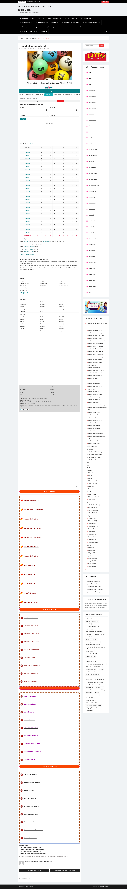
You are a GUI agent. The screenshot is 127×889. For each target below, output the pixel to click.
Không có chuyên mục (91, 669)
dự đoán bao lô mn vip (93, 423)
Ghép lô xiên (88, 666)
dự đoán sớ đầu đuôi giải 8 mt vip (96, 405)
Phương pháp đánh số (42, 22)
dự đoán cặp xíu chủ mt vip (95, 394)
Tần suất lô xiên (89, 710)
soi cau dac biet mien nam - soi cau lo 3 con (39, 48)
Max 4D (90, 137)
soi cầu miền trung (100, 689)
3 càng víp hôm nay (90, 618)
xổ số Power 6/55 (92, 126)
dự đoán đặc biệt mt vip (94, 397)
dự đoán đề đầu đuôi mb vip (95, 375)
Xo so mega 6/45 (92, 120)
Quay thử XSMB (92, 268)
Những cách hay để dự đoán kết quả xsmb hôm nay (33, 853)
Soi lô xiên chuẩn (89, 697)
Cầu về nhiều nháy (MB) (94, 185)
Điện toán (92, 27)
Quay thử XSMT (92, 280)
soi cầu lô (98, 684)
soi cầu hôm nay (89, 684)
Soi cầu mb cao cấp (69, 18)
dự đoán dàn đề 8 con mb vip (95, 351)
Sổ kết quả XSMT (92, 108)
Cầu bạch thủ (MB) (92, 167)
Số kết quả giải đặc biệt (91, 700)
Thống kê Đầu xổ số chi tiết (62, 856)
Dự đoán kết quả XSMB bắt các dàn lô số (31, 851)
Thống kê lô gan (92, 197)
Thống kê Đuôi (92, 220)
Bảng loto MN (91, 550)
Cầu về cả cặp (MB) (93, 179)
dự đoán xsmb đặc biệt (91, 661)
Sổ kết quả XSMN (92, 102)
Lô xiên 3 (101, 669)
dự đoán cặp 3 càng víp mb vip (95, 343)
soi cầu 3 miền (89, 679)
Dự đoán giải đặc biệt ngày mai (93, 644)
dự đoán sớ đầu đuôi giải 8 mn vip (96, 433)
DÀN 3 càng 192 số (99, 634)
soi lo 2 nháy (89, 695)
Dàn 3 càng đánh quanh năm (92, 636)
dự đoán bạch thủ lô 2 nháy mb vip (96, 341)
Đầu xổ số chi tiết (42, 856)
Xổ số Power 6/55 (92, 481)
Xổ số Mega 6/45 (92, 483)
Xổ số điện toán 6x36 (93, 149)
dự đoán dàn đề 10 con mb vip (95, 354)
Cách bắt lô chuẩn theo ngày (92, 626)
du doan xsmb (89, 634)
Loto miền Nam (92, 256)
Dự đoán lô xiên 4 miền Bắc (92, 653)
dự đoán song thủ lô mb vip (95, 386)
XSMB (59, 27)
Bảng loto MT (91, 547)
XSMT (66, 27)
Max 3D (90, 131)
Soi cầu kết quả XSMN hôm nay (91, 22)
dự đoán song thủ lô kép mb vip (96, 370)
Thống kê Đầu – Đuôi (93, 226)
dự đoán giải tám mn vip (94, 428)
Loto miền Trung (92, 262)
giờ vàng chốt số (98, 666)
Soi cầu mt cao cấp (85, 18)
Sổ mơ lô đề (54, 22)
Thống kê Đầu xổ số (51, 856)
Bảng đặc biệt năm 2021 (91, 624)
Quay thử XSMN (92, 274)
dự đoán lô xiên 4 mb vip (94, 383)
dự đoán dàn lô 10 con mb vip (95, 357)
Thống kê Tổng (92, 232)
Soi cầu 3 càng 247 (90, 671)
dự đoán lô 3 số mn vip (94, 431)
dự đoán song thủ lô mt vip (95, 415)
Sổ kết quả (82, 27)
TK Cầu (102, 27)
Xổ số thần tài (91, 161)
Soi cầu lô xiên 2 (99, 687)
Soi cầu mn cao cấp (25, 22)
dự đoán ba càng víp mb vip (95, 330)
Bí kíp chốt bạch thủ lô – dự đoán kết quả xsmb (32, 849)
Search (101, 45)
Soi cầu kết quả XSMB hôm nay (70, 22)
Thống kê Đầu (91, 215)
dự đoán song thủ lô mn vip (95, 441)
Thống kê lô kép (92, 209)
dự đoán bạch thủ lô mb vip (95, 338)
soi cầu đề (97, 692)
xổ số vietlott (91, 114)
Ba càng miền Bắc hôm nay (92, 621)
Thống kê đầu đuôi (92, 191)
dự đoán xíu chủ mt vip (94, 412)
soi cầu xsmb (89, 692)
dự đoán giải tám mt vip (94, 399)
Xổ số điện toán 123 (93, 155)
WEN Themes (105, 886)
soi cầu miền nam (90, 689)
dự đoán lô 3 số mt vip (93, 402)
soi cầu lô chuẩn (89, 687)
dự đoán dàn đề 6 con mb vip (33, 1)
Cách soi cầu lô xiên (90, 629)
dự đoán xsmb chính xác (91, 659)
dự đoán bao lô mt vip (93, 391)
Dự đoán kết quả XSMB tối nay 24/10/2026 (31, 847)
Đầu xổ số (36, 856)
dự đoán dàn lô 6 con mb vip (95, 362)
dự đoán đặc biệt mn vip (94, 425)
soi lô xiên (96, 695)
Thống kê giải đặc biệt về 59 (92, 708)
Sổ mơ (52, 31)
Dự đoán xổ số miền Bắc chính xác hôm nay (96, 664)
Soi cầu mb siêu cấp (53, 18)
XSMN (73, 27)
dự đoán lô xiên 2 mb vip (94, 378)
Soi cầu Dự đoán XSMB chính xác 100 (94, 682)
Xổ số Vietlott (91, 473)
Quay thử (42, 31)
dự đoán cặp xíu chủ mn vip (95, 420)
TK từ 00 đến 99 (92, 244)
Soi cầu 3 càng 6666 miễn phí (92, 674)
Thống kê (22, 31)
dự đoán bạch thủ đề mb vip (95, 333)
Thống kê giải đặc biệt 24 (91, 702)
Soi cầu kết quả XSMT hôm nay (28, 27)
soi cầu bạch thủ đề (99, 679)
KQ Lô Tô (32, 31)
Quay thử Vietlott (92, 286)
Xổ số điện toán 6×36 (93, 497)
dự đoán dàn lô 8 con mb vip (95, 373)
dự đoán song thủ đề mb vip (95, 367)
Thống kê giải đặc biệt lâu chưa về (93, 705)
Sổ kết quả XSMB (92, 96)
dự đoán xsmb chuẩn (91, 656)
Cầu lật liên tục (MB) (93, 173)
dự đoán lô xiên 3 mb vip (94, 381)
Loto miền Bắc (92, 250)
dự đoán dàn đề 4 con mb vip (95, 346)
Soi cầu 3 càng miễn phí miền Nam (93, 677)
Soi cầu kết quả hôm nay (47, 27)
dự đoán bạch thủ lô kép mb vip (96, 335)
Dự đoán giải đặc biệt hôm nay (93, 642)
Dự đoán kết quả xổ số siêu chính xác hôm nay (95, 648)
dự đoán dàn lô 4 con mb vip (95, 359)
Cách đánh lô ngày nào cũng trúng (94, 631)
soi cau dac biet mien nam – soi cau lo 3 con (32, 18)
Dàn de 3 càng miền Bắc (91, 639)
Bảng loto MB (91, 553)
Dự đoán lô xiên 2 (90, 651)
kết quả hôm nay (92, 90)
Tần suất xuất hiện (92, 238)
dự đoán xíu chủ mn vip (94, 443)
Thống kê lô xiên (92, 203)
